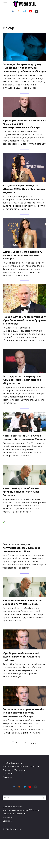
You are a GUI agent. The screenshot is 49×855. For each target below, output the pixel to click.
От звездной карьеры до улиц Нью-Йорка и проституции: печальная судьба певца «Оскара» (24, 67)
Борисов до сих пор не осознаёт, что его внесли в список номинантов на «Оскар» (24, 713)
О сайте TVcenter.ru (12, 763)
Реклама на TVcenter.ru (14, 770)
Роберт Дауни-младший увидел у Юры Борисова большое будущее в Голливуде (24, 320)
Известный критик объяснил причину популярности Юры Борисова (21, 492)
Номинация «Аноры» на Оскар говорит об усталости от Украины (24, 437)
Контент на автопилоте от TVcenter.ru (21, 766)
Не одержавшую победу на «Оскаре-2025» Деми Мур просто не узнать (24, 189)
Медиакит (8, 774)
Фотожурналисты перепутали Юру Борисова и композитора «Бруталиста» (22, 380)
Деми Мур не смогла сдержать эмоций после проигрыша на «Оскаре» (22, 255)
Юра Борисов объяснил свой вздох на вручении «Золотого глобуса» (21, 656)
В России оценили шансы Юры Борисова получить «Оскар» (22, 602)
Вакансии (7, 777)
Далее (33, 743)
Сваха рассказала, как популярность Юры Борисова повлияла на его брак (21, 548)
